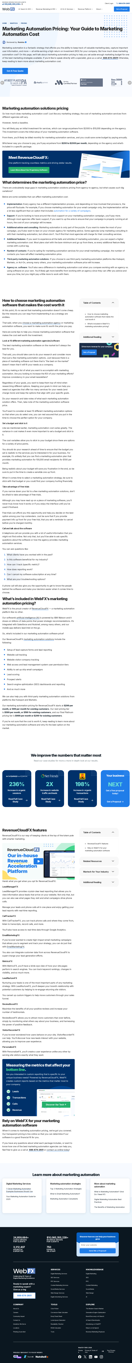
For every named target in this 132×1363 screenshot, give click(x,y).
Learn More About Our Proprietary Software (29, 170)
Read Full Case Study (16, 800)
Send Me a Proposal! (97, 1251)
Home (4, 23)
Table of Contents (92, 303)
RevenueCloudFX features (97, 844)
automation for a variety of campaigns (72, 211)
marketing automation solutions (39, 639)
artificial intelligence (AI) (28, 618)
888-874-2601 (124, 3)
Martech (14, 23)
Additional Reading (92, 337)
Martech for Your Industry (96, 871)
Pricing (24, 23)
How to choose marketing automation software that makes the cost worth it (99, 316)
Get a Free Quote (15, 71)
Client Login (109, 3)
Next (130, 83)
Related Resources (92, 861)
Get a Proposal (121, 9)
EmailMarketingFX (15, 946)
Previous (2, 83)
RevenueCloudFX (40, 608)
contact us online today (58, 1150)
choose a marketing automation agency (41, 323)
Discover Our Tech (55, 1104)
